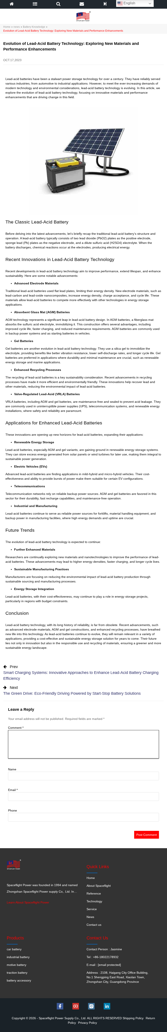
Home (6, 26)
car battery (14, 949)
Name (12, 769)
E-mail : (104, 965)
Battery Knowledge (34, 26)
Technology (94, 901)
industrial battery (18, 957)
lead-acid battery (50, 92)
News (90, 917)
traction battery (17, 972)
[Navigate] (35, 4)
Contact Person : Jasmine (104, 949)
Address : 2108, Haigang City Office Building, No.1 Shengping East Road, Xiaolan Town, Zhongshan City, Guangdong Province (117, 977)
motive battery (16, 965)
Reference (94, 893)
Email (13, 790)
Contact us (94, 924)
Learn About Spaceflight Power (28, 902)
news (16, 26)
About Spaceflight (99, 885)
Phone (12, 810)
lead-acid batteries (61, 634)
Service (92, 909)
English (129, 3)
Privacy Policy (87, 1022)
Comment (15, 727)
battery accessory (19, 980)
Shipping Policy (133, 1018)
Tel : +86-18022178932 (103, 957)
